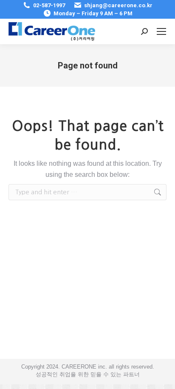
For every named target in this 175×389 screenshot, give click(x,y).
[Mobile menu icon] (161, 31)
